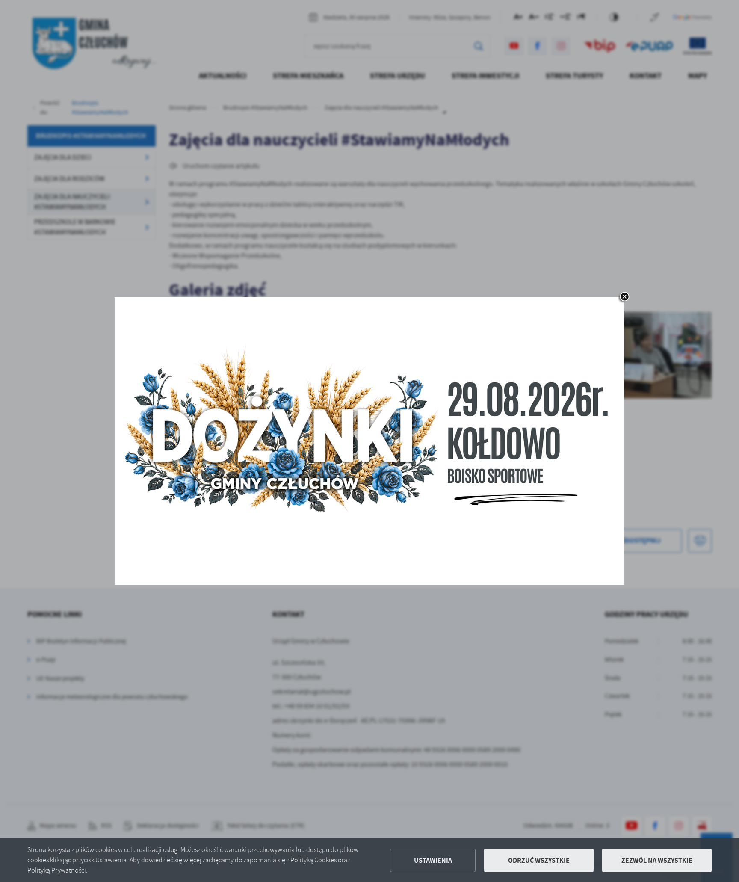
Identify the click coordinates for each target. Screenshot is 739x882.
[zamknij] (624, 297)
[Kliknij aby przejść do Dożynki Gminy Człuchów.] (369, 441)
